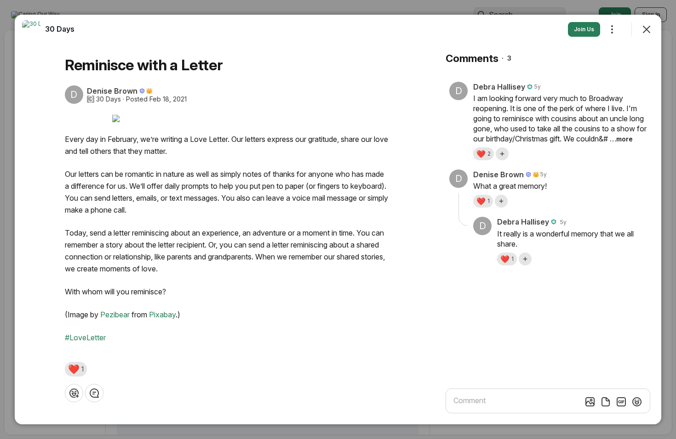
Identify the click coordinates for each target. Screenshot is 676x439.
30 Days (108, 99)
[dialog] (338, 219)
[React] (74, 393)
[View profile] (31, 29)
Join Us (584, 29)
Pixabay (162, 314)
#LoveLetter (85, 337)
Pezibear (115, 314)
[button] (76, 369)
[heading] (59, 29)
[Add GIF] (621, 401)
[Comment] (94, 393)
